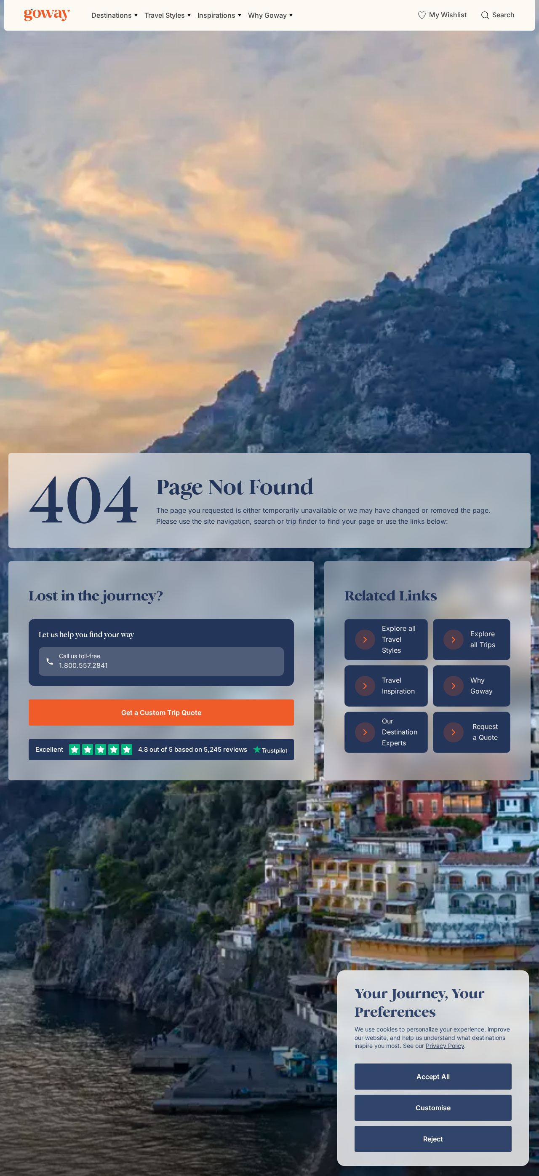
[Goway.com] (47, 15)
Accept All (433, 1076)
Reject (433, 1139)
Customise (433, 1108)
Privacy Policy (445, 1045)
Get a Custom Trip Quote (161, 712)
